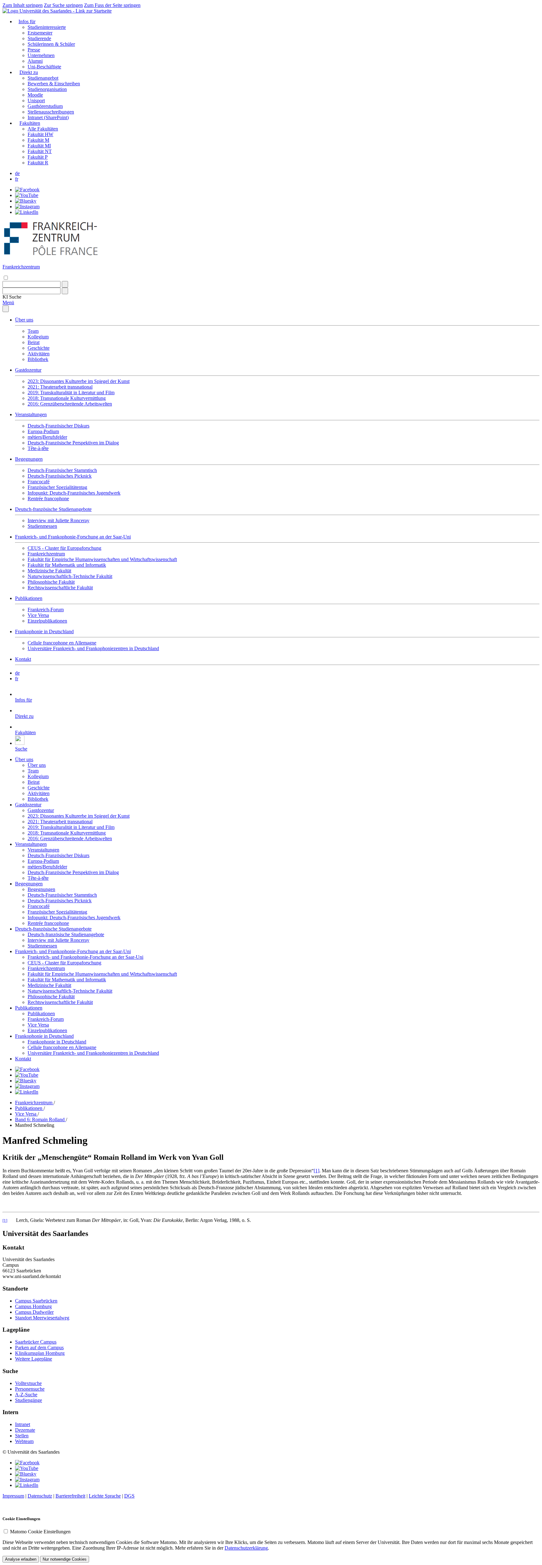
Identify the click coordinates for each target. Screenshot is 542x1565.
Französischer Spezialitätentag (57, 487)
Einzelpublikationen (47, 620)
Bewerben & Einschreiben (54, 83)
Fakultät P (38, 157)
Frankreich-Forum (46, 609)
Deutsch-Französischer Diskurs (58, 425)
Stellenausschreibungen (51, 111)
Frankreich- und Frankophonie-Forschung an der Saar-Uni (73, 536)
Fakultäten (29, 123)
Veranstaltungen (31, 414)
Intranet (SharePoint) (48, 117)
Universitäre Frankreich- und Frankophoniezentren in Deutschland (93, 648)
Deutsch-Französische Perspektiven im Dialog (73, 442)
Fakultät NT (40, 151)
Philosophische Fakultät (51, 582)
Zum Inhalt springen (23, 5)
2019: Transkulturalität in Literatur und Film (71, 392)
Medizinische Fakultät (49, 570)
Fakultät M (38, 140)
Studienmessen (42, 526)
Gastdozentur (28, 370)
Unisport (36, 100)
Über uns (24, 319)
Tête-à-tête (38, 448)
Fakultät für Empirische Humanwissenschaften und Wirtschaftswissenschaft (102, 559)
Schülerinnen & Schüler (51, 44)
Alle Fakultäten (43, 128)
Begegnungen (29, 459)
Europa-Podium (43, 431)
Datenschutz (40, 1496)
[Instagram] (27, 206)
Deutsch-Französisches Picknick (60, 476)
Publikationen (28, 598)
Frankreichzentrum (46, 553)
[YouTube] (26, 195)
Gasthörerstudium (45, 106)
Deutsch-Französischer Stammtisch (62, 470)
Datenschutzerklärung (246, 1548)
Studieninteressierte (47, 27)
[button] (12, 297)
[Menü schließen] (6, 308)
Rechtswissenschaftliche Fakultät (60, 587)
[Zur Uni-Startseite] (57, 10)
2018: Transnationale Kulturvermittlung (67, 398)
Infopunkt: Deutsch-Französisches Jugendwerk (74, 493)
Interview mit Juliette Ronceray (58, 520)
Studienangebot (43, 78)
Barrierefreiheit (70, 1496)
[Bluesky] (25, 201)
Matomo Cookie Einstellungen (40, 1531)
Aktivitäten (39, 353)
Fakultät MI (39, 145)
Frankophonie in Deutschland (44, 631)
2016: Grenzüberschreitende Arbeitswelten (70, 403)
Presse (34, 49)
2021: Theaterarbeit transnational (60, 387)
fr (16, 179)
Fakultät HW (40, 134)
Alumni (35, 61)
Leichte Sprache (105, 1496)
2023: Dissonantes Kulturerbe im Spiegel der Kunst (79, 381)
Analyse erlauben (20, 1559)
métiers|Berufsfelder (47, 437)
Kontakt (23, 659)
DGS (129, 1496)
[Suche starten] (65, 284)
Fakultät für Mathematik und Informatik (67, 565)
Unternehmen (41, 55)
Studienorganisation (47, 89)
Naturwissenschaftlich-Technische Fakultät (70, 576)
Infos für (27, 21)
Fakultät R (38, 162)
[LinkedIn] (26, 212)
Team (33, 331)
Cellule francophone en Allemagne (62, 642)
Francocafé (39, 481)
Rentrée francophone (48, 498)
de (17, 173)
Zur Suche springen (63, 5)
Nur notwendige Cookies (65, 1559)
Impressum (13, 1496)
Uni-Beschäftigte (44, 66)
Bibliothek (38, 359)
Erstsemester (40, 32)
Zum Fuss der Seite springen (112, 5)
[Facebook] (27, 189)
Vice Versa (38, 615)
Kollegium (38, 336)
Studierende (39, 38)
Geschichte (39, 348)
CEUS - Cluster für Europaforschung (64, 548)
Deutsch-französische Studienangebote (53, 509)
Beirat (34, 342)
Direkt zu (28, 72)
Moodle (35, 95)
